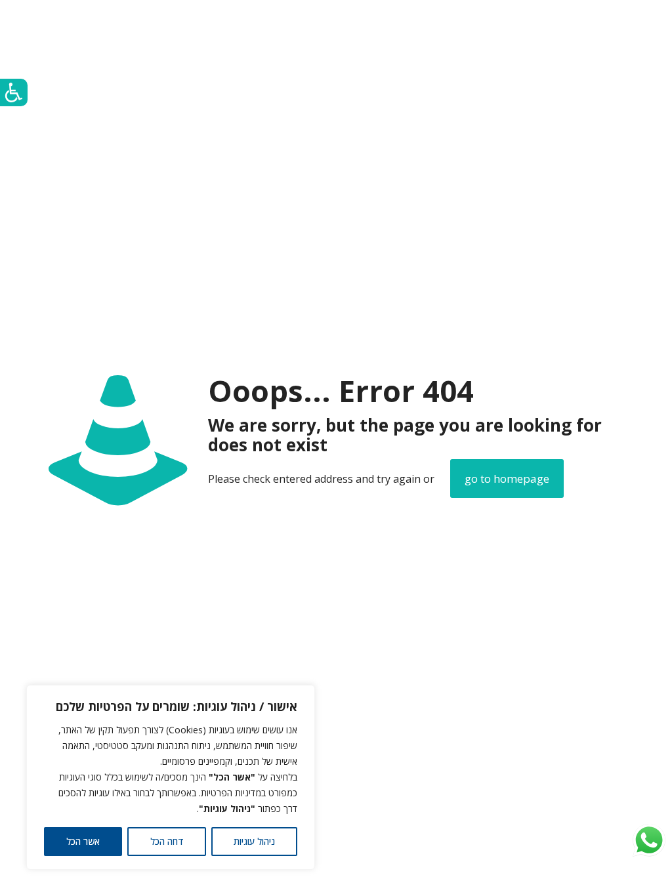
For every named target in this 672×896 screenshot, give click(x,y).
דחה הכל (167, 841)
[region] (170, 777)
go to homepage (507, 478)
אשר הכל (83, 841)
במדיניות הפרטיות (233, 792)
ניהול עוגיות (254, 841)
